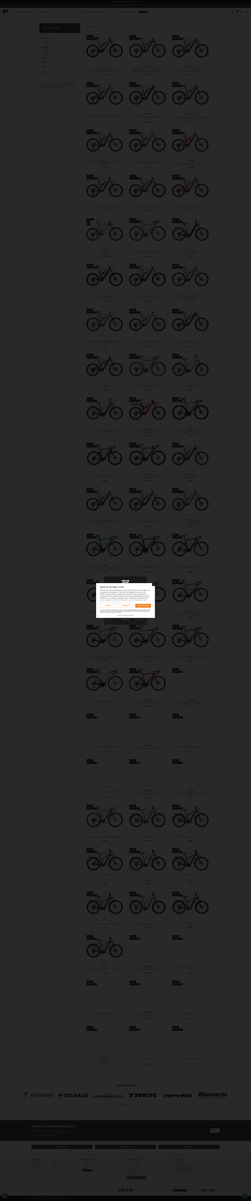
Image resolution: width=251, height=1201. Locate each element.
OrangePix (131, 615)
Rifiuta (108, 605)
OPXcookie (120, 615)
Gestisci (125, 605)
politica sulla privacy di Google (121, 602)
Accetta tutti (143, 605)
